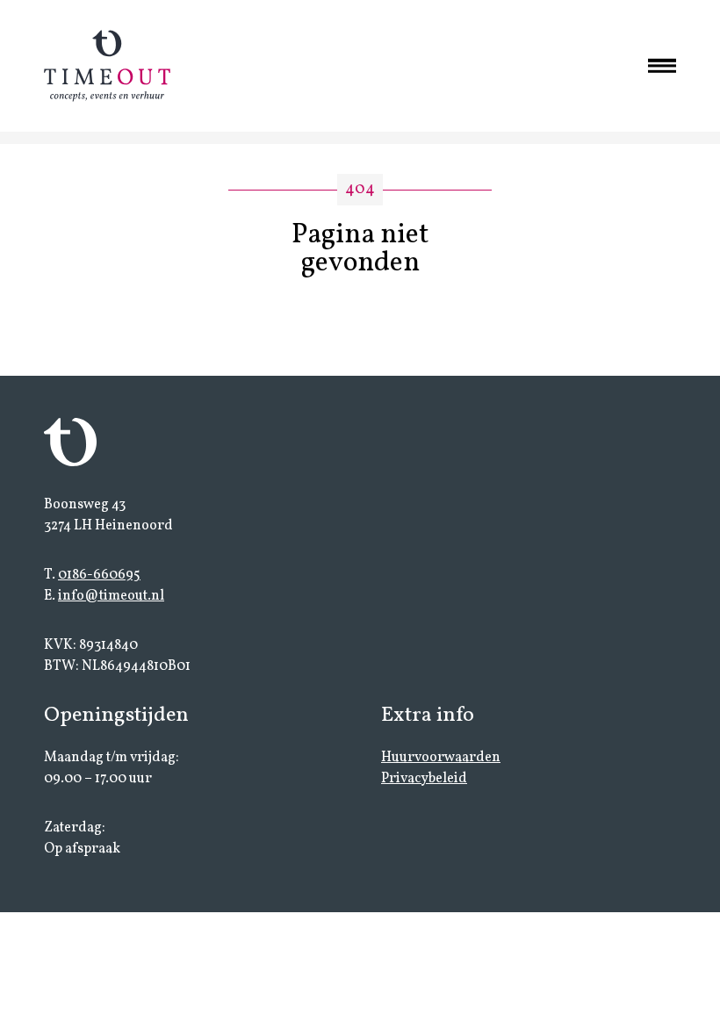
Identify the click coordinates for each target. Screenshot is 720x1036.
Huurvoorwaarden (440, 757)
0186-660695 (99, 575)
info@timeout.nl (111, 596)
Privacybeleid (424, 778)
